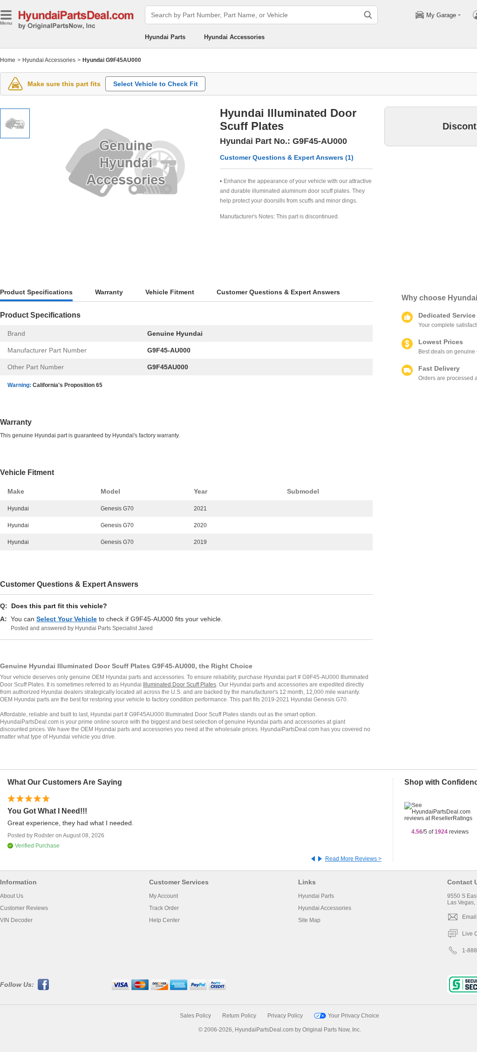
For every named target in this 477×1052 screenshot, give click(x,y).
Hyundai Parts (165, 37)
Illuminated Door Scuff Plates (179, 684)
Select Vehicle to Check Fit (155, 84)
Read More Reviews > (353, 858)
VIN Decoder (16, 920)
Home (7, 60)
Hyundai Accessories (234, 37)
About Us (11, 896)
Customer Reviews (24, 908)
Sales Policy (195, 1015)
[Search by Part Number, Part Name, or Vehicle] (368, 14)
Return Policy (239, 1015)
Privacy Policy (285, 1015)
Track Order (164, 908)
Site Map (309, 920)
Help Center (164, 920)
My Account (163, 896)
